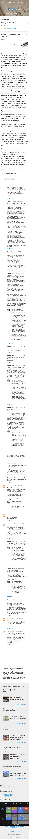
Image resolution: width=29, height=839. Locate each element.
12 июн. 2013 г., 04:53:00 (17, 618)
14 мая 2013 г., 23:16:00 (19, 407)
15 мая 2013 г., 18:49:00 (16, 485)
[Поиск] (27, 3)
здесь (14, 173)
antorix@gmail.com (6, 150)
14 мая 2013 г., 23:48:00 (19, 453)
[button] (27, 23)
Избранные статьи (12, 13)
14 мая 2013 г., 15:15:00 (15, 251)
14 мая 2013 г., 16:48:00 (17, 310)
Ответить (10, 198)
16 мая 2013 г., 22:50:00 (19, 541)
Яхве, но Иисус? (7, 23)
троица (13, 179)
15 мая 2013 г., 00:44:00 (16, 463)
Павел (9, 631)
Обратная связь (7, 796)
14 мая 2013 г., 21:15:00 (19, 365)
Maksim (9, 618)
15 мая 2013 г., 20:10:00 (18, 515)
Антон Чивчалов (16, 309)
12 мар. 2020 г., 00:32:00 (16, 631)
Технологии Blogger (15, 831)
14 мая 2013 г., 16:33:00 (19, 273)
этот (20, 506)
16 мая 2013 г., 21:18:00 (19, 523)
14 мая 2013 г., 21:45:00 (17, 381)
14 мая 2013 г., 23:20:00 (17, 432)
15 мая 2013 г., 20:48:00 (17, 503)
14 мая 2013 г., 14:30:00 (18, 201)
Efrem (8, 485)
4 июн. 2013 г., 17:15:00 (19, 600)
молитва (7, 179)
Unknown (9, 515)
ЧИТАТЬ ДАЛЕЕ (21, 704)
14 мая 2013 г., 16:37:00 (19, 346)
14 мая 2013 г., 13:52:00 (19, 185)
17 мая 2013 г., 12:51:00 (17, 548)
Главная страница (7, 794)
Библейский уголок (14, 2)
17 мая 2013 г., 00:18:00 (19, 568)
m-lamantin (10, 523)
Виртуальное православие (12, 766)
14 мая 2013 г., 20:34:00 (19, 355)
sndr (20, 834)
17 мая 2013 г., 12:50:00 (17, 582)
